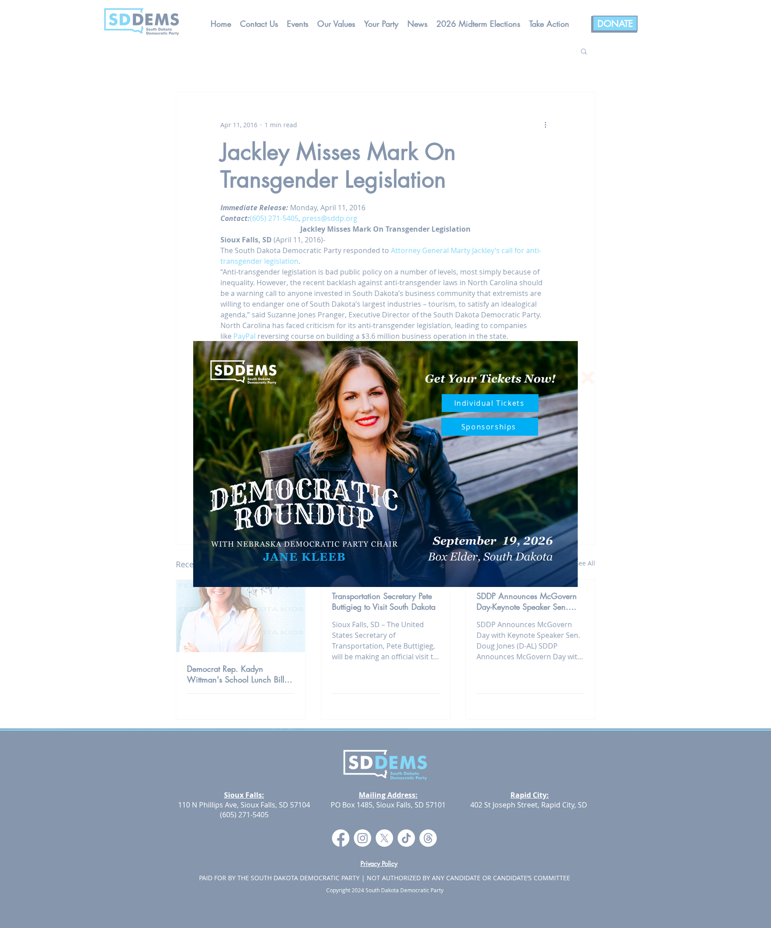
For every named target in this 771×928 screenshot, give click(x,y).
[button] (587, 377)
